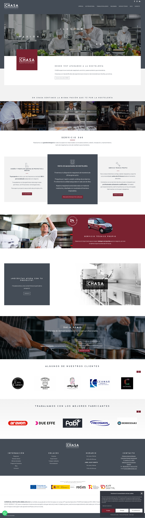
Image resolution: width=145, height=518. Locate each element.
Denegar (122, 510)
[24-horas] (72, 221)
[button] (141, 493)
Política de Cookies (114, 514)
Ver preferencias (136, 510)
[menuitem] (80, 6)
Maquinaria (16, 456)
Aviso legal (131, 514)
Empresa (53, 456)
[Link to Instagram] (137, 1)
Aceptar (108, 510)
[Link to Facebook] (134, 1)
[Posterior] (140, 372)
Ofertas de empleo (16, 461)
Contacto (16, 468)
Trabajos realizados (54, 461)
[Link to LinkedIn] (139, 1)
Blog (16, 466)
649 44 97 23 (134, 466)
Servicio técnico (16, 458)
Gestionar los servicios (107, 505)
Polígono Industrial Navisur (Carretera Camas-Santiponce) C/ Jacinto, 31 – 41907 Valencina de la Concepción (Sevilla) (129, 460)
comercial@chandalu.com (130, 468)
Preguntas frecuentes (16, 463)
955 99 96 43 (126, 466)
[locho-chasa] (11, 6)
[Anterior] (138, 372)
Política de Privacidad (123, 514)
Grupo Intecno (53, 458)
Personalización (54, 463)
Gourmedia (12, 515)
